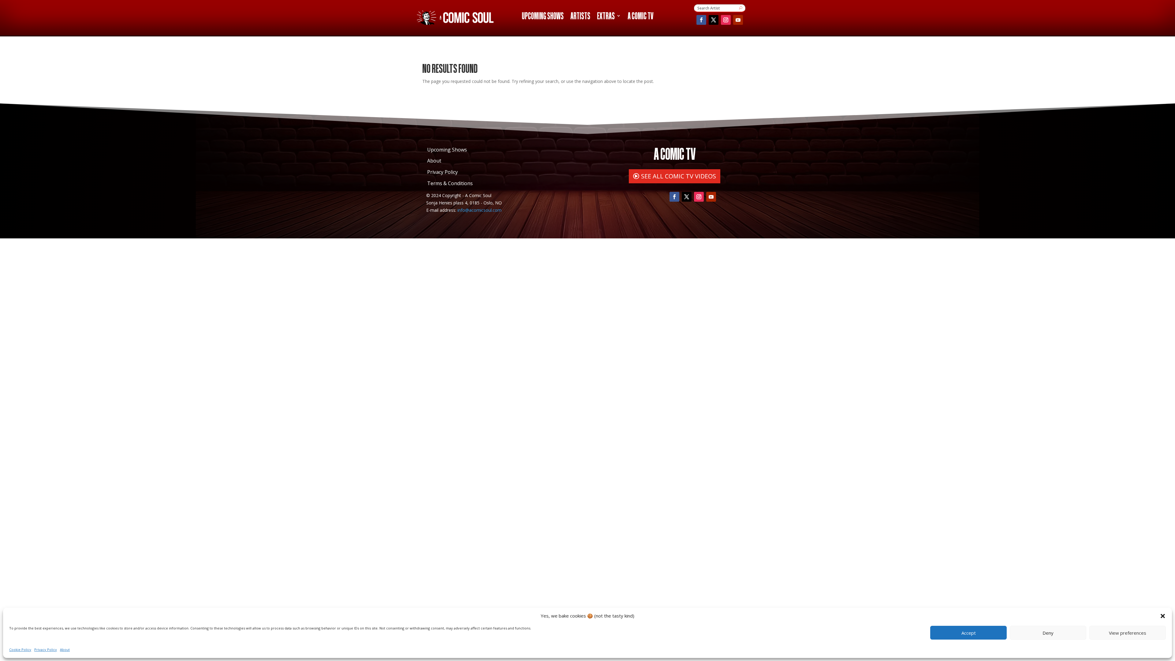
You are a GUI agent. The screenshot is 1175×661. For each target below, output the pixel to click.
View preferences (1127, 633)
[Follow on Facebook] (701, 20)
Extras (606, 16)
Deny (1048, 633)
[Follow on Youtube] (738, 20)
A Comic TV (640, 16)
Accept (968, 633)
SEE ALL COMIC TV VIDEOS (678, 176)
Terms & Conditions (450, 183)
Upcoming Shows (543, 16)
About (65, 649)
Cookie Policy (20, 649)
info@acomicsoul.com (479, 210)
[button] (1163, 616)
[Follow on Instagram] (726, 20)
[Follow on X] (713, 20)
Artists (580, 16)
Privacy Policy (45, 649)
